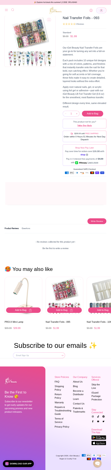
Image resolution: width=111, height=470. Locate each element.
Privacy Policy (62, 427)
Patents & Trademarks (79, 410)
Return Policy (58, 396)
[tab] (12, 229)
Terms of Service (59, 420)
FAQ (57, 381)
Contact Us (78, 403)
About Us (78, 381)
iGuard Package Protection (96, 396)
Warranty (59, 402)
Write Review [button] (97, 221)
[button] (101, 10)
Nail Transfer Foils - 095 (58, 322)
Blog (75, 386)
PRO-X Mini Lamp (14, 322)
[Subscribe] (62, 355)
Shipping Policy (59, 388)
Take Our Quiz (84, 125)
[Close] (6, 10)
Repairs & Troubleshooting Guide (61, 410)
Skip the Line (95, 386)
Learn (76, 399)
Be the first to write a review (55, 248)
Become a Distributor (78, 393)
